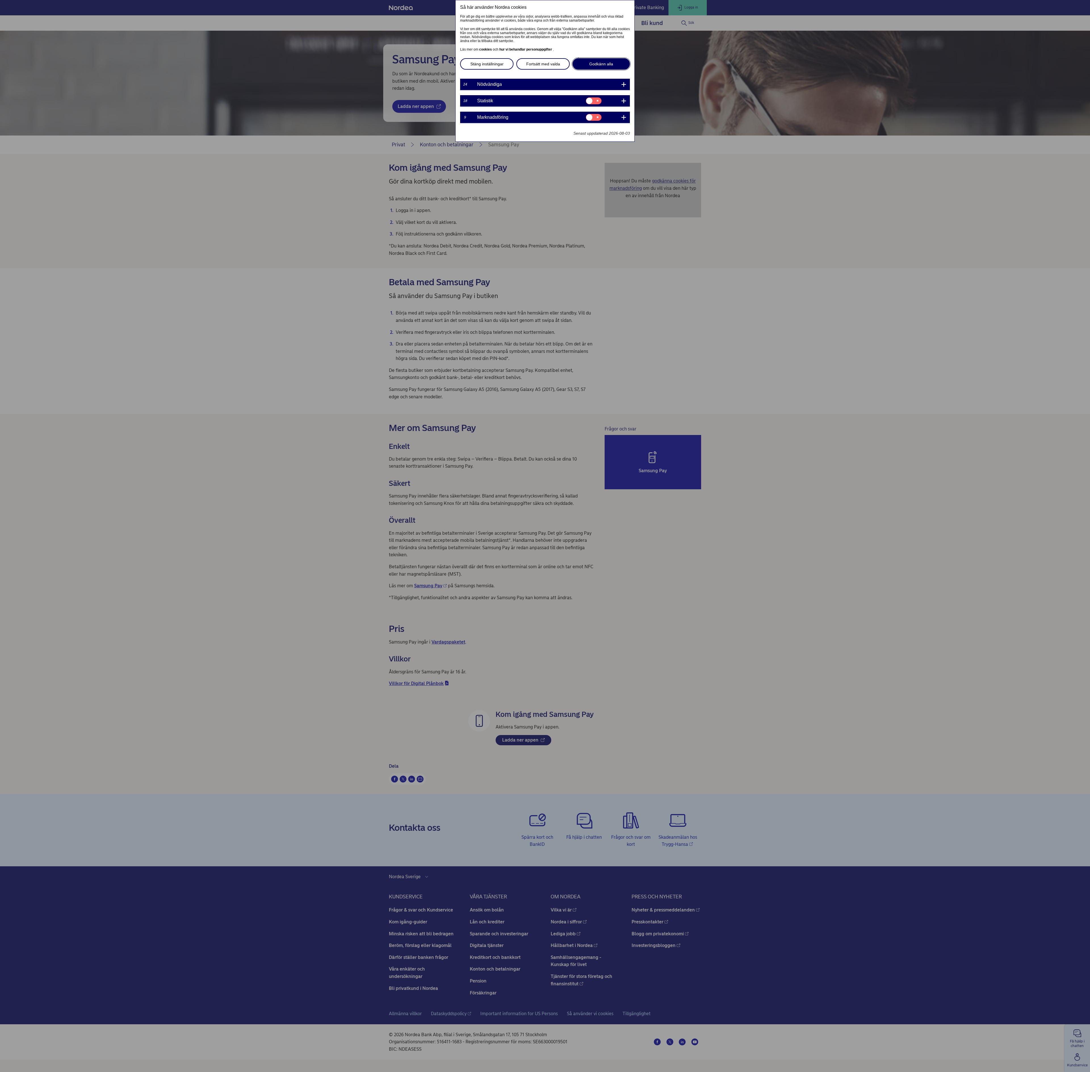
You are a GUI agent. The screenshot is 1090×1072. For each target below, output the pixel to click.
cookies (486, 49)
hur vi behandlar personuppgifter (526, 49)
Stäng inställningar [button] (487, 64)
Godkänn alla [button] (601, 64)
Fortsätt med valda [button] (543, 64)
